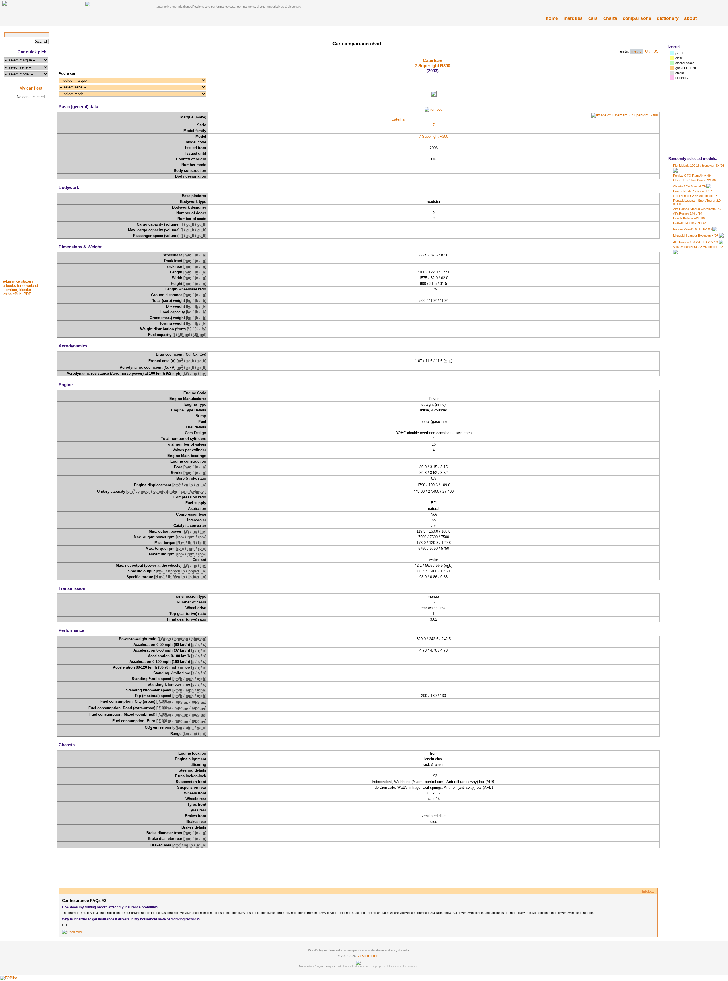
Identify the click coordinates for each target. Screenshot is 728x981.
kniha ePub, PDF (17, 294)
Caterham (432, 60)
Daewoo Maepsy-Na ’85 (689, 222)
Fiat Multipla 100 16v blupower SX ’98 (698, 165)
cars (593, 18)
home (552, 18)
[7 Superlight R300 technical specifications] (434, 95)
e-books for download (20, 285)
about (690, 18)
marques (573, 18)
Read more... (76, 932)
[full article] (64, 932)
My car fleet (30, 88)
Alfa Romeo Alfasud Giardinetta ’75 (697, 209)
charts (610, 18)
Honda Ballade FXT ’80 (689, 218)
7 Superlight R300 (432, 65)
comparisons (637, 18)
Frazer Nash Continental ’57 (692, 191)
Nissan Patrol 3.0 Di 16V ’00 (692, 229)
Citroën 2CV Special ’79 (689, 186)
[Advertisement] (25, 191)
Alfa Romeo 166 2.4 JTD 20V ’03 (695, 242)
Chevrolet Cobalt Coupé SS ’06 (694, 180)
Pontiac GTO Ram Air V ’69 (692, 175)
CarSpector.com (368, 955)
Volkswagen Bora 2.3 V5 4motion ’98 (698, 246)
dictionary (668, 18)
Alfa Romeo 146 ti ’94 (687, 213)
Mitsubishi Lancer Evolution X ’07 (695, 235)
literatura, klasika (17, 290)
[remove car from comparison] (427, 109)
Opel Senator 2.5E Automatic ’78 (695, 195)
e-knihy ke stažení (18, 281)
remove (436, 109)
